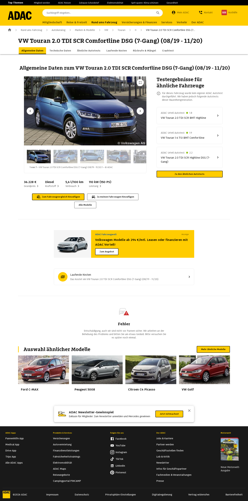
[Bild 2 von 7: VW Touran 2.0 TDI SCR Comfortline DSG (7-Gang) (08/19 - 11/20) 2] (65, 156)
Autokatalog (58, 30)
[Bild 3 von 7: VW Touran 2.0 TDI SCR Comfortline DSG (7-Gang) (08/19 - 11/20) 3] (92, 156)
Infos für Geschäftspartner (171, 468)
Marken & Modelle (85, 30)
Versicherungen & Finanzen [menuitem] (139, 22)
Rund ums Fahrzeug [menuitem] (104, 22)
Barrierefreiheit (234, 494)
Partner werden (165, 444)
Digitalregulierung (162, 494)
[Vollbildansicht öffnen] (140, 82)
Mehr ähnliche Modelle (213, 349)
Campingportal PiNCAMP (67, 480)
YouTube (120, 445)
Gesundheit (172, 2)
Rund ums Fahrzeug (31, 30)
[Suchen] (158, 13)
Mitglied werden (42, 2)
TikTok (119, 459)
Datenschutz (82, 494)
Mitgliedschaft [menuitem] (52, 22)
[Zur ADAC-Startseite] (20, 15)
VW (106, 30)
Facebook (121, 438)
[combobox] (102, 13)
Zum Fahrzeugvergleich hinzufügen (61, 196)
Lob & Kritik (163, 456)
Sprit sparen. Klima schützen (144, 2)
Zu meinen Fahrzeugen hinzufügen (115, 196)
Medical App (12, 444)
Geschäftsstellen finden (170, 450)
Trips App (10, 456)
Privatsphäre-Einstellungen (120, 494)
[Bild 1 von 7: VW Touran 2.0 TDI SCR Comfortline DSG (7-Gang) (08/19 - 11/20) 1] (39, 156)
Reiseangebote (61, 474)
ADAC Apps (10, 433)
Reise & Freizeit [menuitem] (76, 22)
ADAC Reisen (64, 2)
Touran (121, 30)
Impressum (52, 494)
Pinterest (121, 472)
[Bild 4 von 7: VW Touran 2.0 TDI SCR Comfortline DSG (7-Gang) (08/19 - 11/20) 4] (119, 156)
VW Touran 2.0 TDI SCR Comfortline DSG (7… (170, 30)
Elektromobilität (115, 2)
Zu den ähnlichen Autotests (189, 174)
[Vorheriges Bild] (30, 111)
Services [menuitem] (166, 22)
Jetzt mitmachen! (169, 413)
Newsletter (162, 462)
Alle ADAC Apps (14, 462)
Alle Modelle (85, 204)
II (135, 30)
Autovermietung (62, 444)
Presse (160, 480)
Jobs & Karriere (164, 438)
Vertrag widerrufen (198, 494)
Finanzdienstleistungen (66, 450)
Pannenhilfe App (14, 438)
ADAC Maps (59, 468)
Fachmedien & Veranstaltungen (173, 474)
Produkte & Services (62, 433)
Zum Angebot (107, 251)
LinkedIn (120, 465)
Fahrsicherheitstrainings (66, 456)
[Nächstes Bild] (140, 111)
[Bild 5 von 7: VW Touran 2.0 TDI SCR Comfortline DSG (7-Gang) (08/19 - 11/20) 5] (145, 156)
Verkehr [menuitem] (182, 22)
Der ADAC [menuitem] (197, 22)
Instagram (121, 452)
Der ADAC (161, 433)
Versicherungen (61, 438)
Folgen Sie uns (117, 433)
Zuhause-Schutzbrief (89, 2)
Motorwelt (226, 433)
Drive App (10, 450)
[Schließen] (189, 411)
